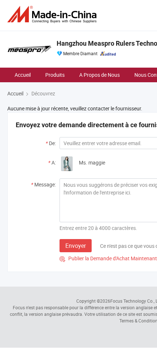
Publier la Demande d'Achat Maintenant (108, 258)
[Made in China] (53, 14)
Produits (55, 74)
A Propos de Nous (99, 74)
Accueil (23, 74)
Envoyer (75, 246)
